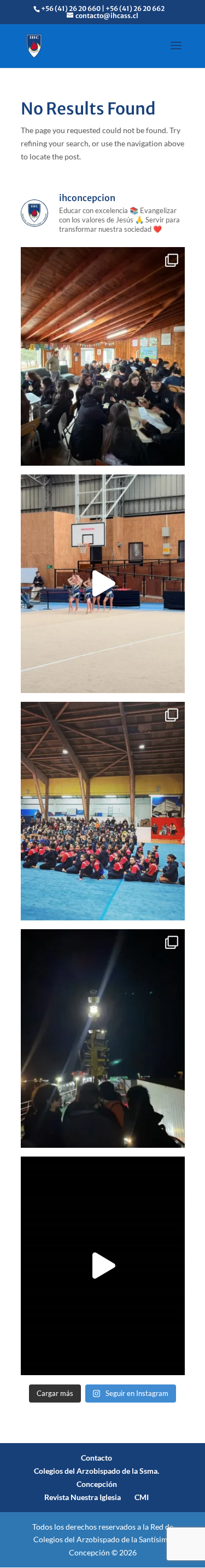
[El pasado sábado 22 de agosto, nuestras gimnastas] (103, 583)
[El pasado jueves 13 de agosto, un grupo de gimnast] (103, 811)
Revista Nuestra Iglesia (82, 1497)
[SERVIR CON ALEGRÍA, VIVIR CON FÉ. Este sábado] (103, 1266)
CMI (141, 1497)
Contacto (96, 1457)
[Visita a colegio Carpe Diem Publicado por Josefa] (103, 356)
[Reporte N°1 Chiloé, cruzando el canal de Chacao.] (103, 1038)
